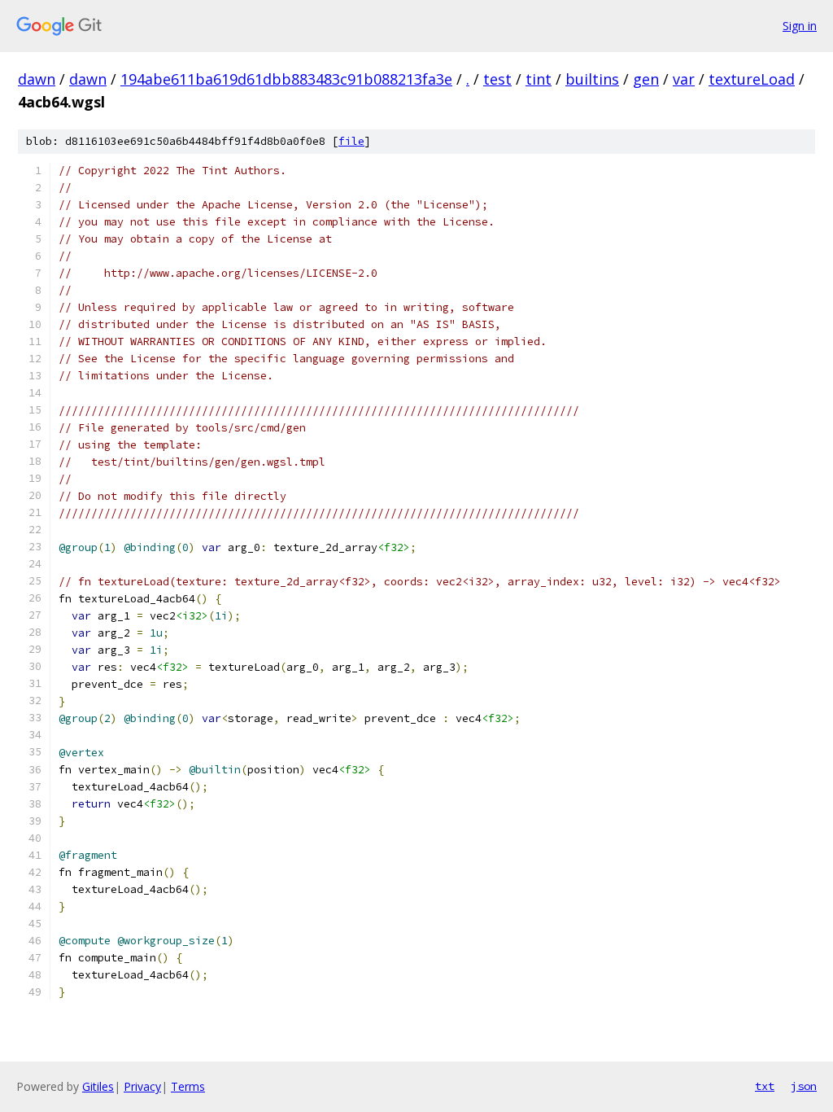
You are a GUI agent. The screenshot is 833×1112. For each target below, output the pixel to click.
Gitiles (98, 1086)
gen (646, 79)
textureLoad (752, 79)
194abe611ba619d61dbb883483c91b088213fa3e (286, 79)
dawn (36, 79)
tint (539, 79)
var (684, 79)
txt (764, 1086)
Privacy (142, 1086)
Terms (188, 1086)
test (497, 79)
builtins (592, 79)
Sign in (800, 25)
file (351, 141)
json (804, 1086)
